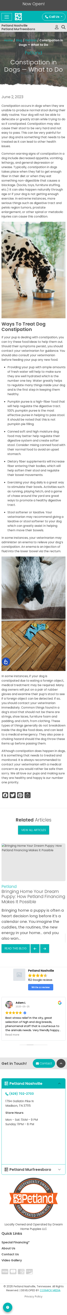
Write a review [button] (40, 987)
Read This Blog (16, 948)
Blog (19, 40)
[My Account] (56, 27)
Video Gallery (11, 1260)
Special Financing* (15, 1242)
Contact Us (10, 1254)
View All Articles (33, 830)
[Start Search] (63, 27)
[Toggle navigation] (6, 17)
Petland (30, 40)
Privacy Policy (33, 1296)
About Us (8, 1248)
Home (8, 40)
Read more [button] (12, 1035)
